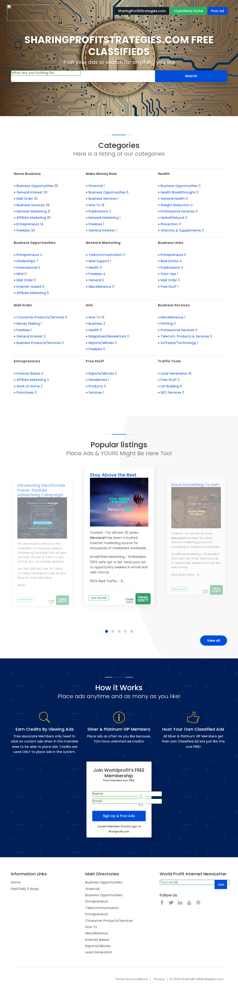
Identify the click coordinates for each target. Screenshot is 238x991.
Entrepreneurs (28, 224)
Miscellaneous (100, 286)
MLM (20, 273)
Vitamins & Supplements (181, 230)
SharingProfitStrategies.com (142, 11)
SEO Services (171, 392)
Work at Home (28, 386)
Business (95, 323)
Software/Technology (178, 342)
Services (95, 392)
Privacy (159, 979)
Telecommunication (105, 254)
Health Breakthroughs (178, 192)
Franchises (25, 392)
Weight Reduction (175, 205)
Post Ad (217, 11)
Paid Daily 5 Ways (25, 888)
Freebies (23, 230)
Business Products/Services (39, 342)
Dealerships (26, 261)
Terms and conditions (131, 979)
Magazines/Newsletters (107, 336)
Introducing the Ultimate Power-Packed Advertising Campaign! (41, 490)
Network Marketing (31, 211)
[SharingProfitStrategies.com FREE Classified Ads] (30, 12)
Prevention (169, 224)
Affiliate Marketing (31, 217)
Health (94, 267)
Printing (167, 323)
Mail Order (25, 198)
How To (94, 205)
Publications (98, 211)
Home (16, 882)
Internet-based (29, 286)
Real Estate (169, 261)
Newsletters (98, 379)
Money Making (28, 323)
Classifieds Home (188, 11)
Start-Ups (168, 273)
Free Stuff (169, 286)
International (27, 267)
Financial (96, 185)
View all (213, 640)
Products (96, 386)
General (95, 280)
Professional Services (178, 211)
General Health (173, 198)
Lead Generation (174, 373)
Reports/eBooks (101, 342)
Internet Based (28, 373)
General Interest (30, 192)
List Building (170, 386)
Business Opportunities (35, 185)
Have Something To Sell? (195, 484)
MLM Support (99, 261)
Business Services (31, 205)
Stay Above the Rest (113, 475)
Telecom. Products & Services (185, 336)
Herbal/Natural (172, 217)
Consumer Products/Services (40, 317)
